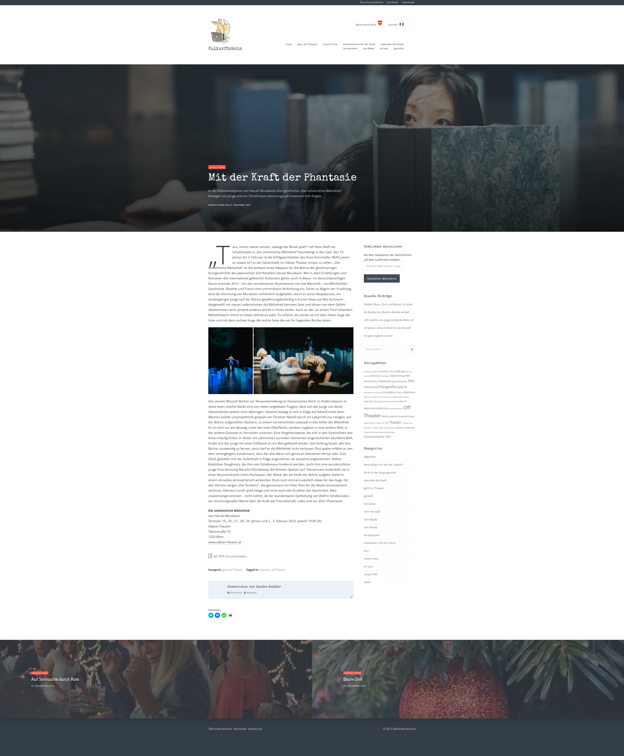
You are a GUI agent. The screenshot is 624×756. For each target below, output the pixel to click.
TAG (386, 423)
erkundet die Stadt (392, 44)
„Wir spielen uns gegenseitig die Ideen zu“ (389, 320)
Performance (389, 416)
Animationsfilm (370, 372)
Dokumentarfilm (400, 376)
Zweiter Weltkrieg (405, 427)
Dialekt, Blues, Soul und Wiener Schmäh (388, 304)
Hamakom (368, 392)
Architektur (383, 371)
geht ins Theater (307, 44)
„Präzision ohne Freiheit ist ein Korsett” (388, 328)
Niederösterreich (396, 408)
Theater (395, 422)
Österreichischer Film (377, 436)
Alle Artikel (235, 592)
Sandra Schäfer (217, 204)
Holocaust (378, 392)
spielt (367, 582)
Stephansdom (370, 423)
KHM (406, 392)
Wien (393, 428)
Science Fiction (406, 416)
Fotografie (387, 386)
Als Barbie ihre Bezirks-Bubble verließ (386, 312)
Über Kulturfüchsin (371, 2)
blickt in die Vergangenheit (380, 472)
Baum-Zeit (353, 679)
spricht (394, 25)
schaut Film (330, 44)
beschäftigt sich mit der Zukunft (383, 464)
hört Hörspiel (372, 511)
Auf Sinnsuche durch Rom (55, 679)
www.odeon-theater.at (224, 542)
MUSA (396, 401)
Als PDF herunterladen (230, 556)
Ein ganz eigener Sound (378, 336)
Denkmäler (385, 376)
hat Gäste (368, 49)
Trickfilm (375, 428)
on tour (384, 49)
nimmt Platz (371, 558)
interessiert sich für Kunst (359, 44)
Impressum (408, 2)
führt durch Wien (367, 25)
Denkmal (375, 375)
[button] (220, 31)
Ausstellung (397, 371)
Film (411, 381)
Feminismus (371, 381)
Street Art (380, 423)
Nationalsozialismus (376, 408)
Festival (384, 381)
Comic (366, 376)
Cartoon (408, 372)
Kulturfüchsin (225, 49)
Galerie (401, 387)
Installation (390, 392)
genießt (399, 49)
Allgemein (370, 457)
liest (289, 44)
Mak (376, 401)
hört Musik (370, 519)
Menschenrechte (386, 401)
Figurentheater (399, 381)
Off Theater (279, 570)
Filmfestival (371, 387)
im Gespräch (350, 49)
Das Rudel (393, 2)
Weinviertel (385, 427)
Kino (412, 392)
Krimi (381, 397)
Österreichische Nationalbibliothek (379, 432)
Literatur (265, 570)
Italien (400, 392)
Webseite (251, 592)
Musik (403, 401)
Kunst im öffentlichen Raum (396, 397)
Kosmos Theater (371, 397)
